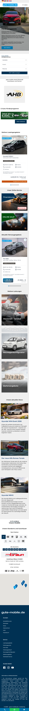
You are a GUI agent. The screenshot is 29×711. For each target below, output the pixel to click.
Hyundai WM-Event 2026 (12, 421)
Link (2, 39)
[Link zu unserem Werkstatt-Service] (14, 309)
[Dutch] (11, 1)
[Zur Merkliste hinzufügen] (25, 137)
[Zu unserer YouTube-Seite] (12, 667)
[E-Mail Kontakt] (14, 709)
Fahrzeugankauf (7, 649)
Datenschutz (6, 628)
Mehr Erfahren (21, 121)
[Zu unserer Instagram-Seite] (8, 667)
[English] (5, 1)
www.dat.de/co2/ (10, 700)
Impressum (6, 632)
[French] (9, 1)
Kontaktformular (7, 621)
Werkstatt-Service (7, 656)
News (4, 625)
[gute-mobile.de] (10, 5)
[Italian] (7, 1)
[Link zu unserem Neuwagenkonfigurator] (14, 343)
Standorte (5, 623)
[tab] (10, 184)
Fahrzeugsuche (7, 645)
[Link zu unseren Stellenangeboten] (14, 377)
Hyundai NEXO (7, 495)
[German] (3, 1)
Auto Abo (5, 647)
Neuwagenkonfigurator (9, 652)
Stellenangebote (7, 654)
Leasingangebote (7, 643)
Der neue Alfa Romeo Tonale (13, 458)
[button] (14, 94)
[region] (14, 29)
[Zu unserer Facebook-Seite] (4, 667)
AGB (4, 630)
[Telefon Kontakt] (5, 709)
